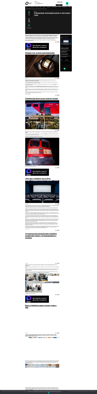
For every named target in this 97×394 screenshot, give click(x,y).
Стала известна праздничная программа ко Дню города (64, 54)
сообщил (39, 272)
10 (61, 65)
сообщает (54, 84)
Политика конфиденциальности (65, 391)
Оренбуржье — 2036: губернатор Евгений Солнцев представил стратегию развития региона (65, 48)
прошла (29, 334)
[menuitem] (27, 7)
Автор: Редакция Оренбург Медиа (29, 28)
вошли (43, 226)
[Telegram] (29, 21)
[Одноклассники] (29, 20)
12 (64, 65)
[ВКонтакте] (29, 18)
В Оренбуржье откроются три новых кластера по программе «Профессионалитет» (65, 51)
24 (61, 68)
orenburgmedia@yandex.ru (39, 3)
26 (64, 68)
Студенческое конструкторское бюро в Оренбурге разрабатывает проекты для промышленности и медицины (41, 235)
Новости (35, 11)
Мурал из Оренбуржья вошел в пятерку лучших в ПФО (41, 306)
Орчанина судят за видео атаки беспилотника (40, 53)
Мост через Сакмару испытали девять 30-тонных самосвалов (66, 56)
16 (70, 65)
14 (67, 65)
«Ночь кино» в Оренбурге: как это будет (38, 178)
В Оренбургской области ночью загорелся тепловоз (41, 98)
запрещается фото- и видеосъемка (42, 86)
